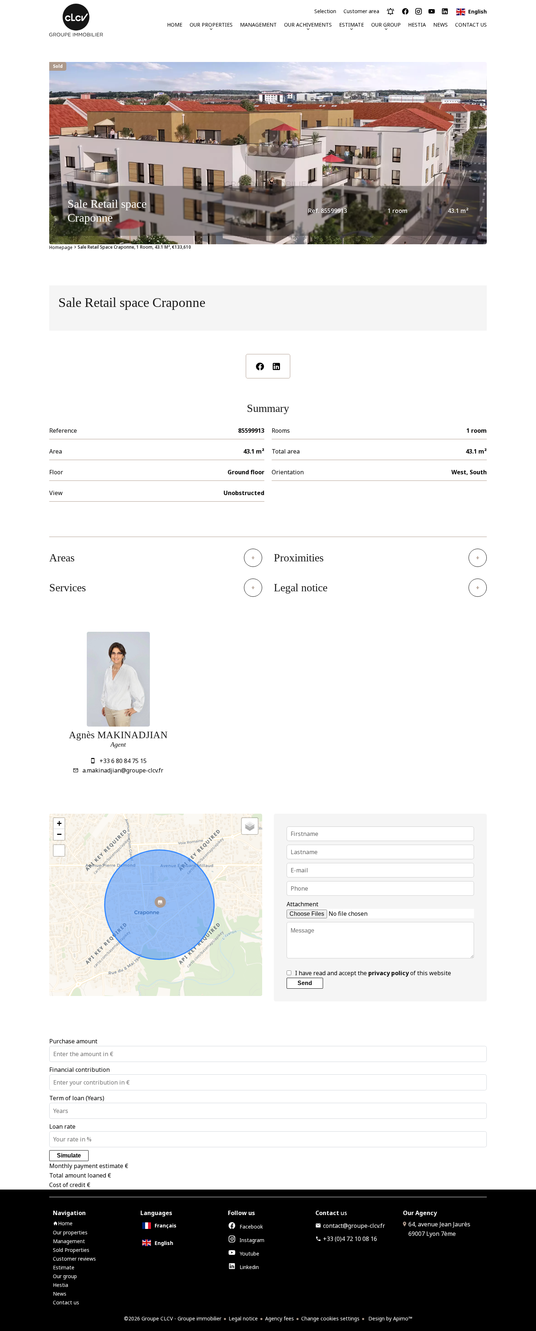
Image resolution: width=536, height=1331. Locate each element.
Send (305, 983)
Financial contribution (79, 1070)
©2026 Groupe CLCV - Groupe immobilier (172, 1318)
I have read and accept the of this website (373, 973)
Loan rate (62, 1126)
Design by (389, 1318)
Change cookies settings (330, 1318)
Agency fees (279, 1318)
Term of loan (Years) (76, 1098)
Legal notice (243, 1318)
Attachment (302, 904)
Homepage (61, 247)
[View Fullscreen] (59, 850)
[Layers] (250, 826)
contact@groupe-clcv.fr (354, 1226)
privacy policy (388, 973)
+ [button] (59, 823)
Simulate (69, 1155)
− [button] (59, 834)
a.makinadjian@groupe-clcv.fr (122, 770)
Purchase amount (73, 1041)
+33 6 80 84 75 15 (123, 761)
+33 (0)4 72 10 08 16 (350, 1239)
